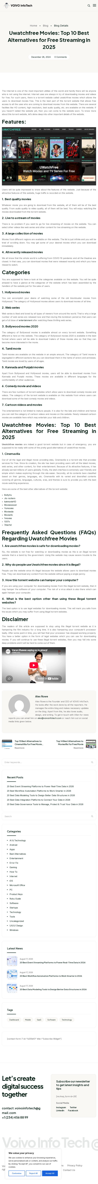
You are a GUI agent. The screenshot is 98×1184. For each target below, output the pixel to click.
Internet (13, 876)
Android (13, 845)
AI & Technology (18, 840)
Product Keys (16, 894)
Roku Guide (15, 898)
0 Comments (60, 57)
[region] (33, 1164)
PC (11, 889)
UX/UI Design (16, 925)
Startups (14, 907)
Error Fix (14, 863)
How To (13, 872)
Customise (16, 1173)
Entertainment (16, 858)
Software (14, 903)
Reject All (33, 1173)
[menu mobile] (94, 5)
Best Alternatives (18, 854)
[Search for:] (49, 762)
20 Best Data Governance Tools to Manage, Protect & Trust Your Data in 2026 (45, 804)
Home (33, 25)
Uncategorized (17, 921)
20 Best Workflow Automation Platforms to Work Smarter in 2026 (39, 791)
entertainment (25, 320)
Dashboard (14, 1020)
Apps (12, 849)
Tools (12, 916)
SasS (39, 1020)
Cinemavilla (12, 453)
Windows (14, 930)
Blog (45, 25)
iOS (11, 880)
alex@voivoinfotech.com (49, 718)
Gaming (13, 867)
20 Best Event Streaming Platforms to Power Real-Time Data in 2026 (40, 786)
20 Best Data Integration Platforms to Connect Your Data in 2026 (38, 800)
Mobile (28, 1020)
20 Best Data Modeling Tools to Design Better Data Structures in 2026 (41, 795)
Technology (15, 912)
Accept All (50, 1173)
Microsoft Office (17, 885)
